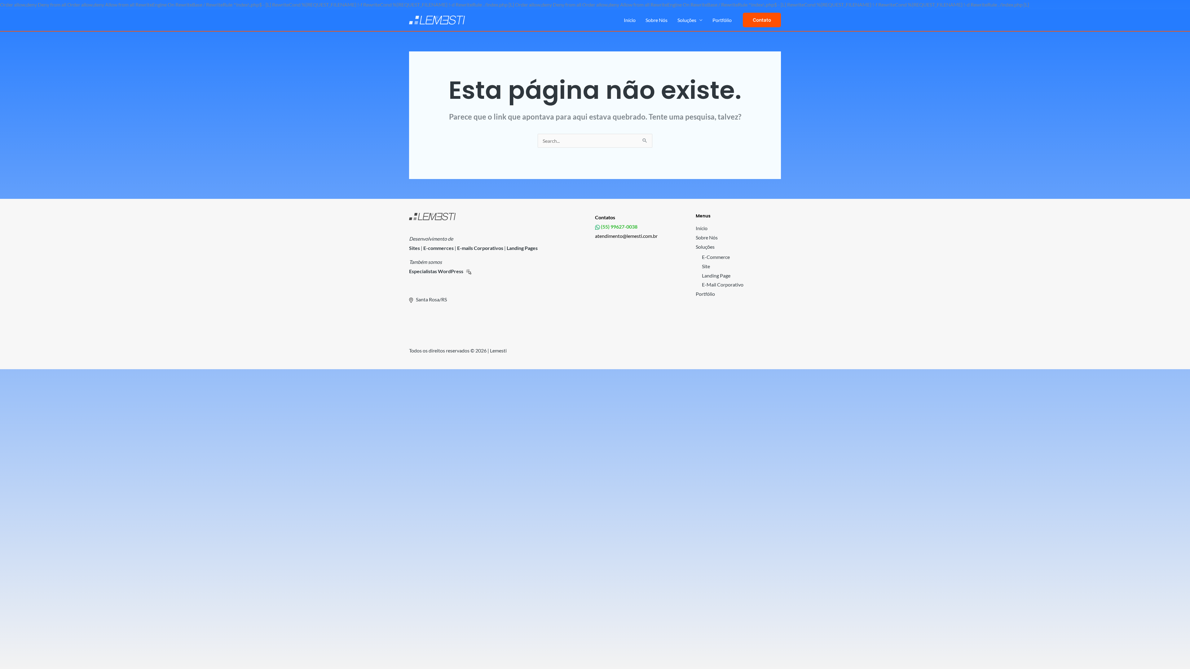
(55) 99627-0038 (618, 227)
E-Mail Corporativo (722, 284)
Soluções (686, 20)
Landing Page (716, 275)
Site (706, 266)
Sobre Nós (657, 20)
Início (630, 20)
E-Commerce (716, 257)
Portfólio (722, 20)
